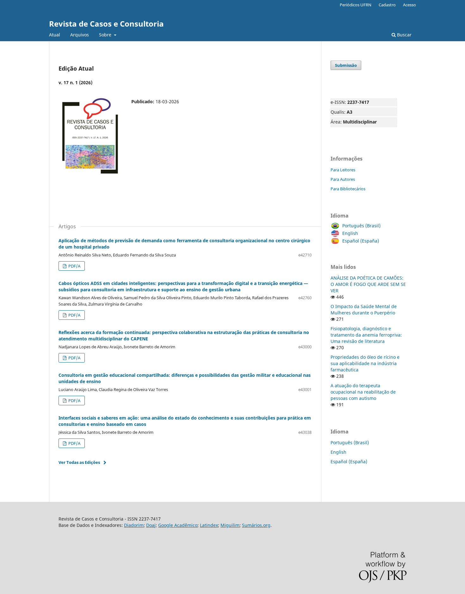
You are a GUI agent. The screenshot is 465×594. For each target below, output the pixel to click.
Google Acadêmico (177, 525)
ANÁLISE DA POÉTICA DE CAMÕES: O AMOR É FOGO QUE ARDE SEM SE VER (368, 284)
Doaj (151, 525)
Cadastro (387, 5)
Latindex (209, 525)
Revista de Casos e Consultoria (106, 23)
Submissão (346, 65)
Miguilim (229, 525)
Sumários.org (256, 525)
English (350, 233)
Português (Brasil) (361, 226)
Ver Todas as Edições (79, 462)
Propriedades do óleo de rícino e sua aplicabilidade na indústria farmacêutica (365, 363)
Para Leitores (343, 170)
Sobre (106, 35)
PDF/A (73, 266)
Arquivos (79, 35)
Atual (54, 35)
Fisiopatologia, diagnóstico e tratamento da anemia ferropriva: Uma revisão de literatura (366, 334)
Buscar (404, 35)
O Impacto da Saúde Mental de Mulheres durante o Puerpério (364, 309)
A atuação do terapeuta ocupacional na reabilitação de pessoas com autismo (363, 391)
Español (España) (360, 241)
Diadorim (134, 525)
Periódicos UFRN (355, 5)
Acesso (409, 5)
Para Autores (343, 179)
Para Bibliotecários (348, 189)
